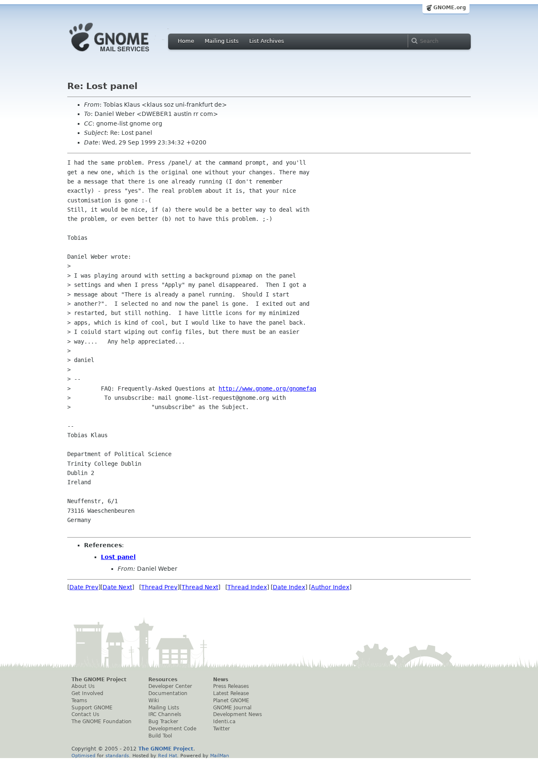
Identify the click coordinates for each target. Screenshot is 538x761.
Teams (79, 700)
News (220, 679)
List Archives (266, 41)
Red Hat (167, 755)
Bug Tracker (163, 721)
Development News (237, 714)
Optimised (83, 755)
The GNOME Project (99, 679)
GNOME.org (449, 7)
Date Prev (83, 587)
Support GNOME (92, 708)
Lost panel (118, 557)
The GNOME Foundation (101, 721)
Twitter (221, 729)
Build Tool (160, 736)
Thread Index (247, 587)
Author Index (330, 587)
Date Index (289, 587)
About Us (83, 686)
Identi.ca (224, 721)
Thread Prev (159, 587)
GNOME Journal (232, 708)
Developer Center (170, 686)
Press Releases (231, 686)
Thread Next (200, 587)
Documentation (167, 693)
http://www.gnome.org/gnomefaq (267, 388)
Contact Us (85, 714)
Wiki (153, 700)
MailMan (219, 755)
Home (186, 41)
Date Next (117, 587)
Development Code (172, 729)
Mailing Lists (222, 41)
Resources (162, 679)
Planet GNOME (231, 700)
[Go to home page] (121, 53)
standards (117, 755)
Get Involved (87, 693)
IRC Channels (164, 714)
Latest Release (231, 693)
